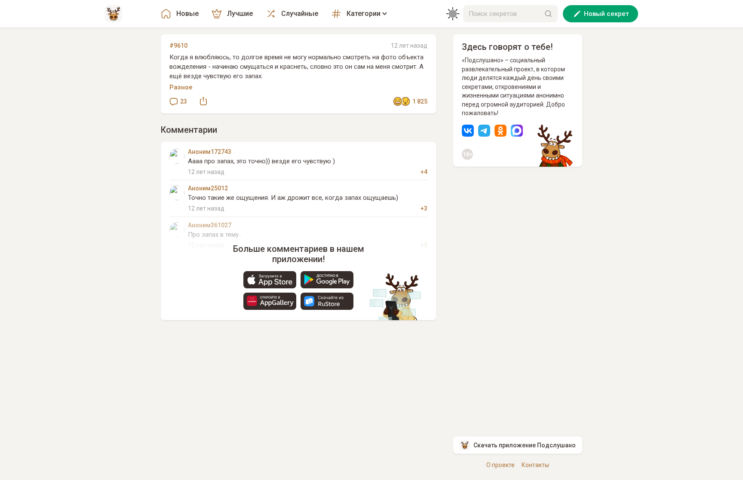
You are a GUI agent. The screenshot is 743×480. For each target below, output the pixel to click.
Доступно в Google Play (327, 279)
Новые (187, 13)
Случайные (299, 13)
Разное (181, 87)
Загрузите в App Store (269, 279)
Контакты (535, 465)
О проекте (500, 465)
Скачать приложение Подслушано (524, 445)
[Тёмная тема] (453, 14)
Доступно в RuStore (327, 301)
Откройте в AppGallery (269, 301)
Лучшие (240, 13)
